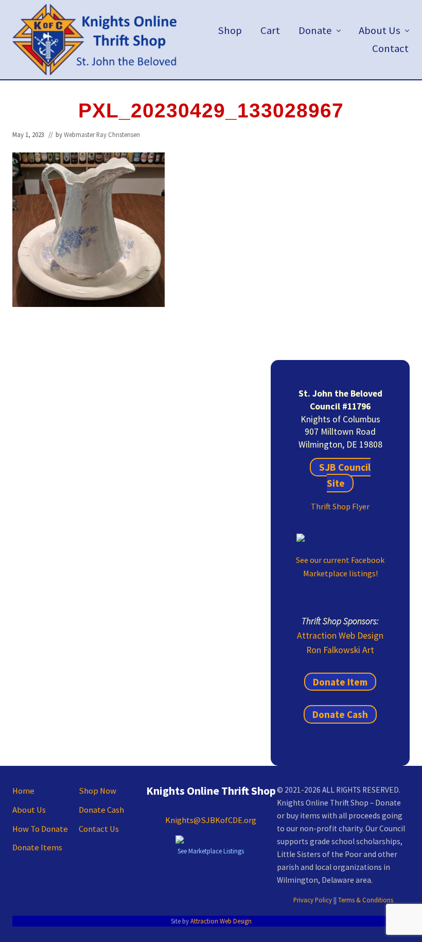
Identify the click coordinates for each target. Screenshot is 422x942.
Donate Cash (340, 714)
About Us (29, 809)
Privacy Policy (312, 900)
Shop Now (97, 790)
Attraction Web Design (340, 635)
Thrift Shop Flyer (340, 506)
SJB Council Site (344, 475)
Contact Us (99, 829)
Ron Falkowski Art (340, 650)
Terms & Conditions (365, 900)
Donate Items (37, 847)
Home (23, 790)
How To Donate (40, 829)
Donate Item (340, 682)
